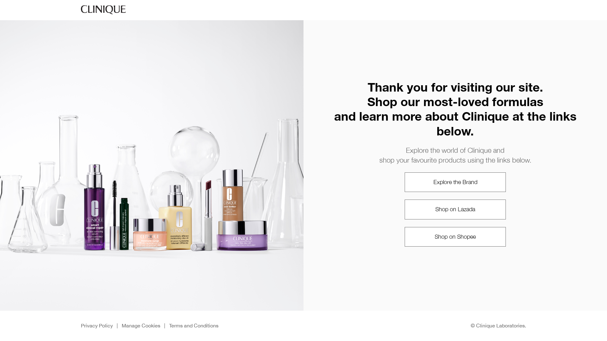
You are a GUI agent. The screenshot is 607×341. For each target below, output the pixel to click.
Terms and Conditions (193, 325)
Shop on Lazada (455, 209)
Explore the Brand (455, 182)
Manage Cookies (141, 325)
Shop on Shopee (455, 236)
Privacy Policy (97, 325)
